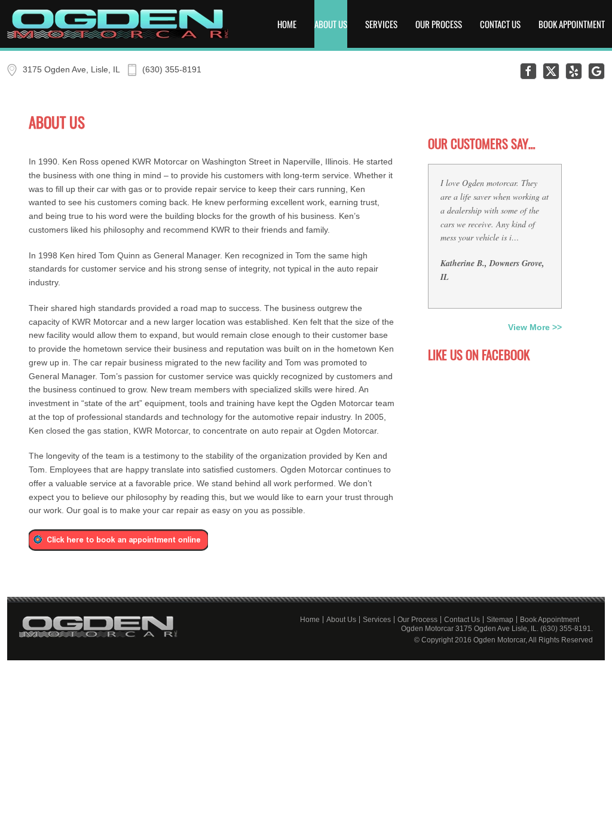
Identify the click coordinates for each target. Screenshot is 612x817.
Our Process (438, 24)
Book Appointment (571, 24)
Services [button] (381, 24)
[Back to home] (117, 24)
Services (377, 619)
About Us (330, 24)
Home (286, 24)
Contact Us (500, 24)
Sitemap (499, 619)
